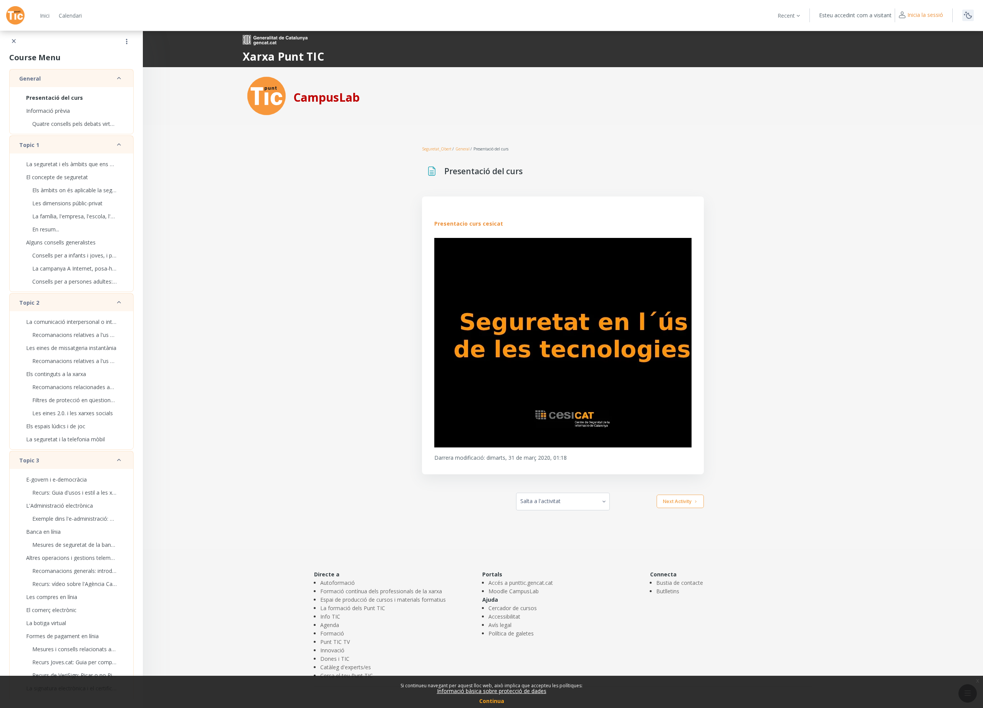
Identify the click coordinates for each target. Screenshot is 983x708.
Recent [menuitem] (786, 15)
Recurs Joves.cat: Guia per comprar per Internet (74, 662)
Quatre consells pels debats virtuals (74, 123)
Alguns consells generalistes (61, 242)
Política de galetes (511, 633)
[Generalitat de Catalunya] (275, 39)
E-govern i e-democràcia (56, 479)
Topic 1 (29, 145)
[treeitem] (71, 101)
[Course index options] (127, 41)
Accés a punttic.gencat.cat (520, 582)
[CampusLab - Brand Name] (15, 15)
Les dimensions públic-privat (67, 203)
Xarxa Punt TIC (283, 56)
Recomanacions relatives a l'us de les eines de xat (74, 361)
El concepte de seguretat (57, 177)
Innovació (332, 650)
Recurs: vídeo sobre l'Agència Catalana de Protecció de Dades (74, 584)
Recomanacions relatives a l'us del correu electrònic (74, 335)
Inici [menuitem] (45, 15)
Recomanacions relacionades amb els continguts (74, 387)
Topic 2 (29, 302)
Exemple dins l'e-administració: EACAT (74, 518)
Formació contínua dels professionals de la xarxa (381, 591)
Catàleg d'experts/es (345, 667)
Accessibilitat (504, 616)
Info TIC (330, 616)
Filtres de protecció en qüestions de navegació (74, 400)
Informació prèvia (48, 110)
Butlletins (667, 591)
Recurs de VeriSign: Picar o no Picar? (74, 675)
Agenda (329, 625)
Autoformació (337, 582)
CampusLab (326, 97)
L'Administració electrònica (59, 505)
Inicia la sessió (925, 14)
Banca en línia (43, 531)
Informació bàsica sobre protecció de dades (491, 691)
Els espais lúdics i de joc (55, 426)
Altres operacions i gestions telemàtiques (71, 558)
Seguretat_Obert (437, 149)
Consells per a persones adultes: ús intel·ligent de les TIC (74, 281)
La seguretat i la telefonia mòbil (65, 439)
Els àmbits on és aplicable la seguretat (74, 190)
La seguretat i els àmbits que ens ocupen (71, 164)
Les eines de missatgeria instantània (71, 348)
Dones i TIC (334, 658)
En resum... (45, 229)
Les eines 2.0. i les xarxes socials (72, 413)
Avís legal (499, 625)
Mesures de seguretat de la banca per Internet (74, 544)
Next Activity (677, 501)
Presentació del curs (54, 97)
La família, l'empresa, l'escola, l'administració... (74, 216)
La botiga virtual (46, 623)
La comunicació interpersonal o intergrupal (71, 322)
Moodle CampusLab (513, 591)
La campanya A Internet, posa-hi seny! (74, 268)
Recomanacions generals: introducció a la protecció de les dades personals (74, 571)
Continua (491, 701)
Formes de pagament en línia (62, 636)
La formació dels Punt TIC (352, 608)
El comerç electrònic (51, 610)
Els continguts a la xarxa (56, 374)
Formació (332, 633)
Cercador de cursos (512, 608)
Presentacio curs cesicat (468, 223)
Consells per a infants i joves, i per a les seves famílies (74, 255)
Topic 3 (29, 460)
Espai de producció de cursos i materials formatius (383, 599)
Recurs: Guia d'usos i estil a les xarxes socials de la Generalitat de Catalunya (74, 492)
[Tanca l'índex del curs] (13, 41)
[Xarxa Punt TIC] (266, 95)
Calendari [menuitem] (70, 15)
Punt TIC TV (335, 641)
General (30, 78)
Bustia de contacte (679, 582)
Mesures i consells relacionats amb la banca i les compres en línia (74, 649)
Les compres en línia (51, 597)
